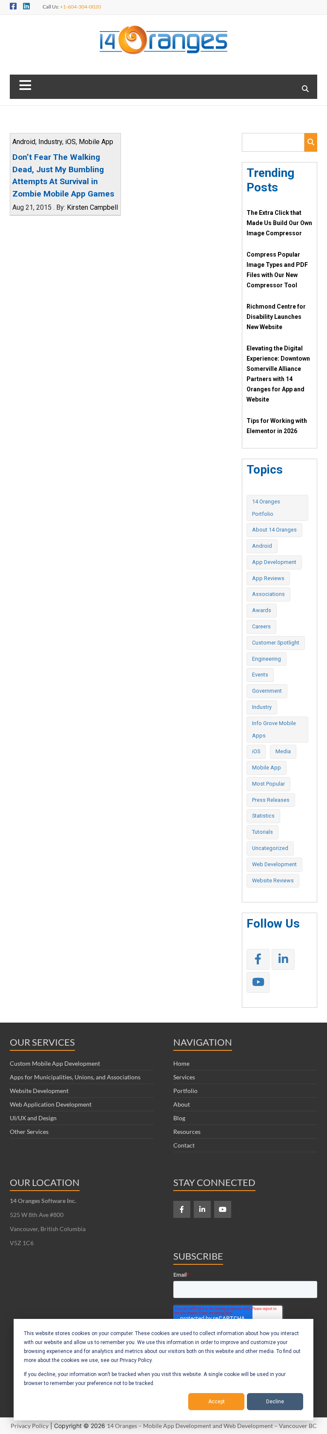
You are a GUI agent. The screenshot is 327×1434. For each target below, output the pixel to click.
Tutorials (262, 832)
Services (184, 1077)
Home (181, 1063)
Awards (261, 610)
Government (267, 691)
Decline (275, 1402)
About (181, 1104)
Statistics (263, 815)
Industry (50, 142)
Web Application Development (51, 1104)
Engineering (266, 659)
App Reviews (268, 578)
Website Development (39, 1090)
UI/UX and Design (33, 1118)
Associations (268, 594)
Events (260, 674)
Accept (216, 1402)
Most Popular (268, 784)
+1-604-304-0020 (80, 6)
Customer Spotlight (275, 642)
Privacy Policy (30, 1425)
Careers (261, 626)
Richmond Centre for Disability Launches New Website (276, 316)
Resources (187, 1131)
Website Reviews (273, 880)
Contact (184, 1145)
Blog (179, 1118)
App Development (274, 562)
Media (283, 751)
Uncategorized (270, 848)
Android (23, 142)
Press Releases (271, 800)
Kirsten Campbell (92, 207)
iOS (70, 142)
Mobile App (96, 142)
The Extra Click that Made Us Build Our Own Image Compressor (279, 223)
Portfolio (185, 1090)
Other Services (29, 1131)
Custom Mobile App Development (55, 1063)
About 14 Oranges (274, 529)
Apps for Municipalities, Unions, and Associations (75, 1077)
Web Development (274, 864)
